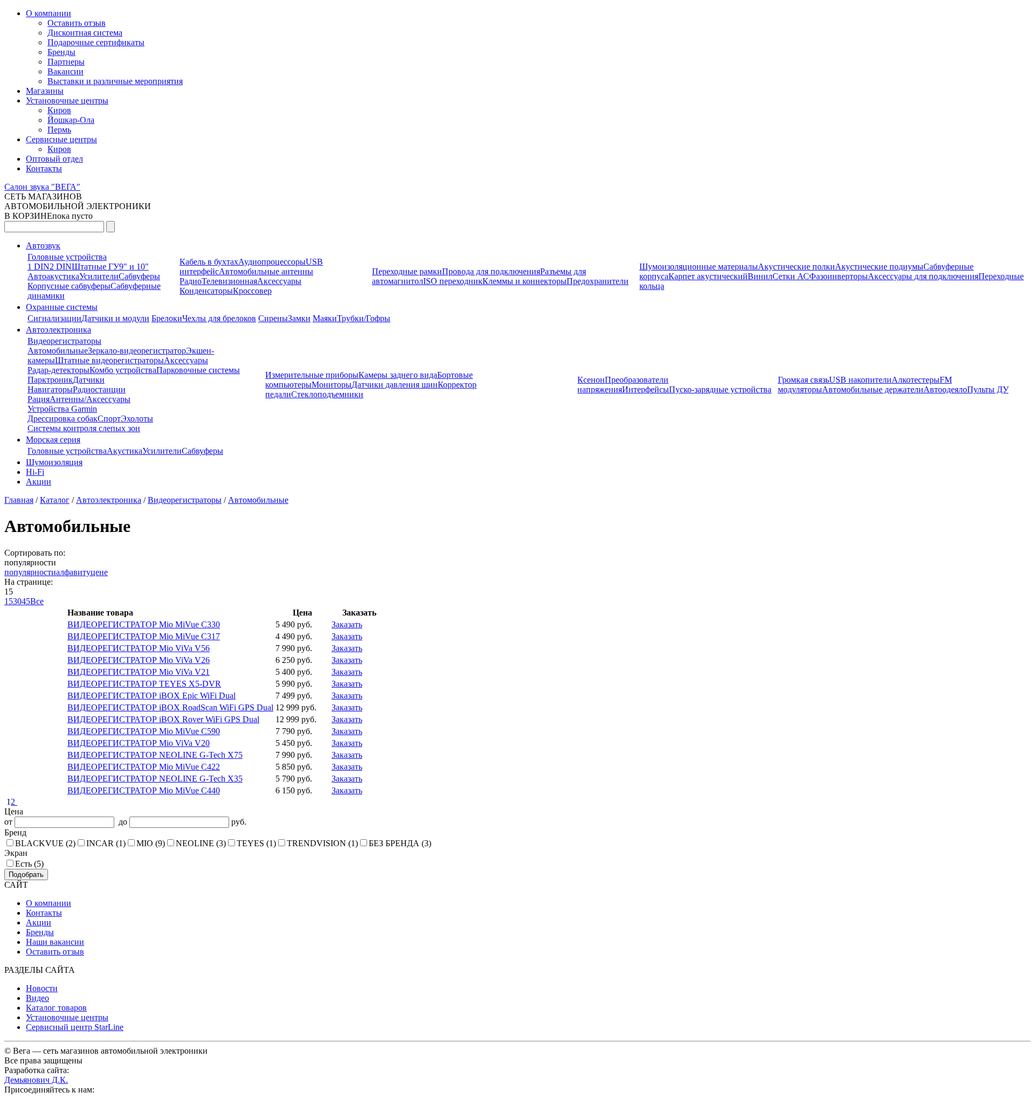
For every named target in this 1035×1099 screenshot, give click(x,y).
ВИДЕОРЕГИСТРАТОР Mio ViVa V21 (138, 671)
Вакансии (65, 71)
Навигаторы (50, 389)
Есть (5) (29, 863)
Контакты (44, 168)
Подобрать (26, 874)
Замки (299, 318)
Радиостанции (99, 389)
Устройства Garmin (62, 408)
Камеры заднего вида (397, 374)
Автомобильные (57, 350)
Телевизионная (229, 281)
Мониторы (331, 384)
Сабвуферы (139, 276)
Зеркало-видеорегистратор (137, 350)
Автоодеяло (945, 389)
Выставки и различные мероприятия (115, 81)
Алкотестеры (916, 379)
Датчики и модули (115, 318)
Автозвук (43, 245)
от (9, 821)
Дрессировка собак (62, 418)
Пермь (59, 129)
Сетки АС (790, 276)
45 (26, 601)
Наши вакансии (55, 941)
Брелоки (166, 318)
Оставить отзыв (76, 22)
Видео (37, 998)
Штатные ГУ (95, 266)
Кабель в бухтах (209, 261)
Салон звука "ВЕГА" (42, 186)
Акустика (124, 450)
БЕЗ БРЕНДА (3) (400, 843)
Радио (191, 281)
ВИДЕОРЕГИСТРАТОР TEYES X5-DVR (144, 683)
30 (17, 601)
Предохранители (598, 281)
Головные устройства (67, 256)
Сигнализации (54, 318)
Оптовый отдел (54, 158)
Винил (760, 276)
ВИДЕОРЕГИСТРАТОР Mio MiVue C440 (143, 790)
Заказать (347, 624)
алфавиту (73, 572)
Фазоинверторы (838, 276)
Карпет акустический (708, 276)
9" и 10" (134, 266)
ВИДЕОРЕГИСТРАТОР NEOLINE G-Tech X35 (155, 778)
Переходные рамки (407, 271)
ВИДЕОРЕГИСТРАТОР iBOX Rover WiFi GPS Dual (163, 719)
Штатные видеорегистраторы (109, 360)
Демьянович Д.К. (36, 1079)
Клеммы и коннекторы (524, 281)
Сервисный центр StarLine (74, 1027)
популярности (30, 572)
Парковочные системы (198, 370)
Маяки (325, 318)
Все (37, 601)
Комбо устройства (122, 370)
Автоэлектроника (58, 329)
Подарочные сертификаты (95, 42)
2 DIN (61, 266)
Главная (18, 499)
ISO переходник (452, 281)
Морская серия (53, 439)
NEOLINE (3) (201, 843)
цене (99, 572)
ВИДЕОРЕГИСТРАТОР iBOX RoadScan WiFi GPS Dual (170, 707)
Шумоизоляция (54, 462)
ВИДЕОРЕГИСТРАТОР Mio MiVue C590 (143, 731)
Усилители (99, 276)
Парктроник (50, 379)
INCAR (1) (106, 843)
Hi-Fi (35, 471)
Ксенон (591, 379)
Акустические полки (796, 266)
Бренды (61, 52)
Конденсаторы (206, 290)
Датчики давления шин (394, 384)
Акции (38, 481)
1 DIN (38, 266)
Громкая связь (803, 379)
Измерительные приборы (311, 374)
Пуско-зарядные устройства (720, 389)
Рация (38, 399)
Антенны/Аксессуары (90, 399)
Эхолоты (137, 418)
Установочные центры (67, 100)
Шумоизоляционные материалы (698, 266)
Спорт (109, 418)
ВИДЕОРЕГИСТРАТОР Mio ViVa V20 (138, 743)
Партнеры (66, 61)
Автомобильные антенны (266, 271)
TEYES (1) (256, 843)
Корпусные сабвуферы (69, 286)
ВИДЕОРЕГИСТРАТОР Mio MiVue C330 (143, 624)
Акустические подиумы (879, 266)
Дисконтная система (84, 32)
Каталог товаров (56, 1007)
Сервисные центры (61, 139)
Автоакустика (53, 276)
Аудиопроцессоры (272, 261)
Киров (59, 110)
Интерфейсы (645, 389)
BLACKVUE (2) (45, 843)
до (121, 821)
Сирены (273, 318)
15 (8, 601)
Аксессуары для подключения (923, 276)
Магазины (45, 90)
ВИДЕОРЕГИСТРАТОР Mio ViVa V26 (138, 660)
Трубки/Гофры (363, 318)
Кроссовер (252, 290)
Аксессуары (279, 281)
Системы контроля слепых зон (83, 428)
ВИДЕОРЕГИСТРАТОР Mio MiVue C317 (143, 636)
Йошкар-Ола (70, 120)
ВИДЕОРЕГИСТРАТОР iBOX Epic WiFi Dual (151, 695)
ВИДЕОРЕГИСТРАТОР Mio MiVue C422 (143, 766)
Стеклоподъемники (327, 394)
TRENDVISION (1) (322, 843)
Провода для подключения (491, 271)
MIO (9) (150, 843)
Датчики (89, 379)
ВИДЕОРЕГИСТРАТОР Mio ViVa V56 (138, 648)
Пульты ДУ (988, 389)
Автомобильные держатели (872, 389)
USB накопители (860, 379)
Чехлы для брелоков (219, 318)
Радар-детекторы (58, 370)
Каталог (55, 499)
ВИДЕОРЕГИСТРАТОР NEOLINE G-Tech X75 (155, 754)
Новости (42, 988)
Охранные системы (62, 307)
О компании (48, 13)
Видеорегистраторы (64, 340)
